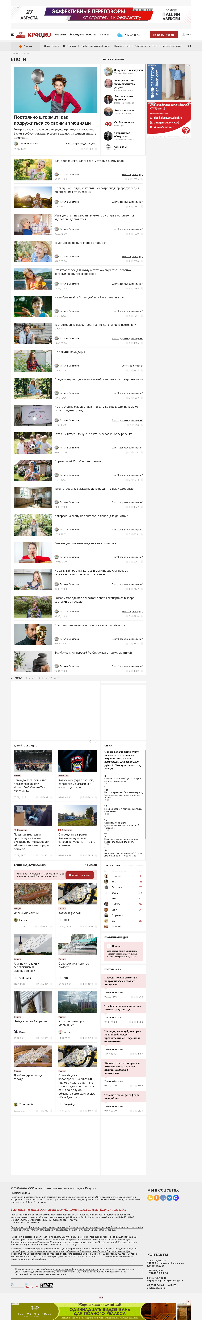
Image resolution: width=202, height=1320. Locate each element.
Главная (15, 53)
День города (51, 46)
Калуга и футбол (69, 913)
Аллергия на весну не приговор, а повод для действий (91, 516)
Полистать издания (20, 1193)
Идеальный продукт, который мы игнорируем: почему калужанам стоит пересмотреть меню (91, 572)
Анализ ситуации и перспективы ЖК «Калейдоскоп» (26, 967)
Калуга (17, 959)
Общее (17, 908)
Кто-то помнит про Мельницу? (71, 1023)
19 (50, 678)
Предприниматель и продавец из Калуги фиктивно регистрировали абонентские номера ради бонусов (31, 842)
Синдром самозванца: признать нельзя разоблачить (89, 625)
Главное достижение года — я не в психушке (85, 543)
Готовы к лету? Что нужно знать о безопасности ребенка (93, 434)
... (123, 954)
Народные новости (83, 34)
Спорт (17, 776)
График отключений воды (95, 46)
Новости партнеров (88, 1269)
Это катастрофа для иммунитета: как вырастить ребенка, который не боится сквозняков (92, 272)
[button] (96, 741)
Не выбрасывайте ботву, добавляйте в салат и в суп (89, 297)
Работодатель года (145, 46)
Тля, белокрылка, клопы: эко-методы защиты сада (89, 161)
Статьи (105, 34)
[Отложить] (96, 149)
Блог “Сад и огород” (132, 174)
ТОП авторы (112, 865)
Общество (67, 830)
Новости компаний (63, 1269)
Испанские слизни (26, 913)
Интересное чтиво (171, 46)
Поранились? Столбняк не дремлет (78, 461)
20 (55, 678)
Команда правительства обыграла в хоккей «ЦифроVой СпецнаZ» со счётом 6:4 (30, 786)
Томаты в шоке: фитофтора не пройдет (80, 243)
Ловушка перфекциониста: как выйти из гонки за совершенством (98, 379)
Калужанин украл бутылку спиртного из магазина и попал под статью (76, 784)
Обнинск (21, 36)
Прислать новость (163, 34)
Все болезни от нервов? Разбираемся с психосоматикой (93, 652)
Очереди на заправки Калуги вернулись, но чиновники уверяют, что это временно (77, 840)
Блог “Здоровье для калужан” (81, 143)
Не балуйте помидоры (69, 352)
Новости (60, 34)
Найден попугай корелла (30, 1021)
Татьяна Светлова (113, 992)
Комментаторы (134, 865)
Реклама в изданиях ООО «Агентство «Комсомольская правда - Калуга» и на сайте (68, 1210)
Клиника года (122, 46)
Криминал (63, 776)
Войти (188, 35)
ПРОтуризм (69, 46)
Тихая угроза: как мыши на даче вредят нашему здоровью (94, 488)
